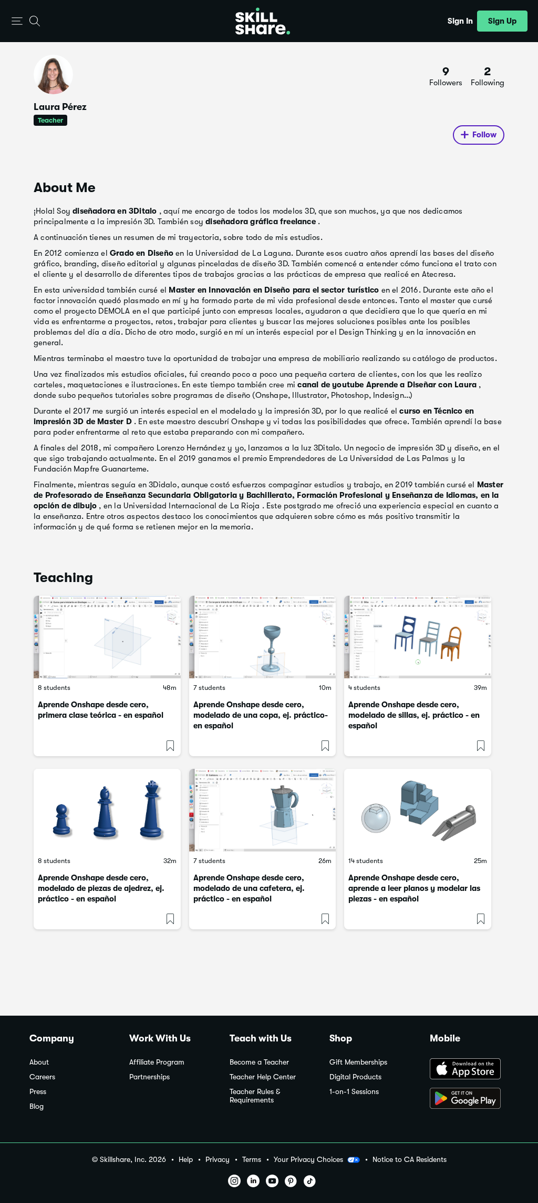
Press (37, 1092)
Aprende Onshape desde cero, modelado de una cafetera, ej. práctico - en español (249, 888)
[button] (17, 21)
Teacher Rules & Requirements (255, 1096)
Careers (42, 1077)
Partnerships (149, 1077)
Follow (484, 134)
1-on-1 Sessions (354, 1092)
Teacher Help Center (263, 1077)
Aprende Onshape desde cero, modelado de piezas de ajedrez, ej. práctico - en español (101, 888)
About (39, 1062)
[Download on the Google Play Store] (469, 1099)
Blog (36, 1106)
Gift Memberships (358, 1062)
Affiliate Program (156, 1062)
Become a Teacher (259, 1062)
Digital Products (355, 1077)
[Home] (262, 21)
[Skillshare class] (107, 637)
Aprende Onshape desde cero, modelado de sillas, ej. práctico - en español (414, 715)
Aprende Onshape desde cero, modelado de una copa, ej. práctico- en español (260, 715)
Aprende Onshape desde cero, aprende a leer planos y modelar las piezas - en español (414, 888)
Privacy (217, 1160)
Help (186, 1160)
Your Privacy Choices (308, 1159)
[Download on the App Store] (469, 1069)
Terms (251, 1160)
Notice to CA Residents (410, 1160)
